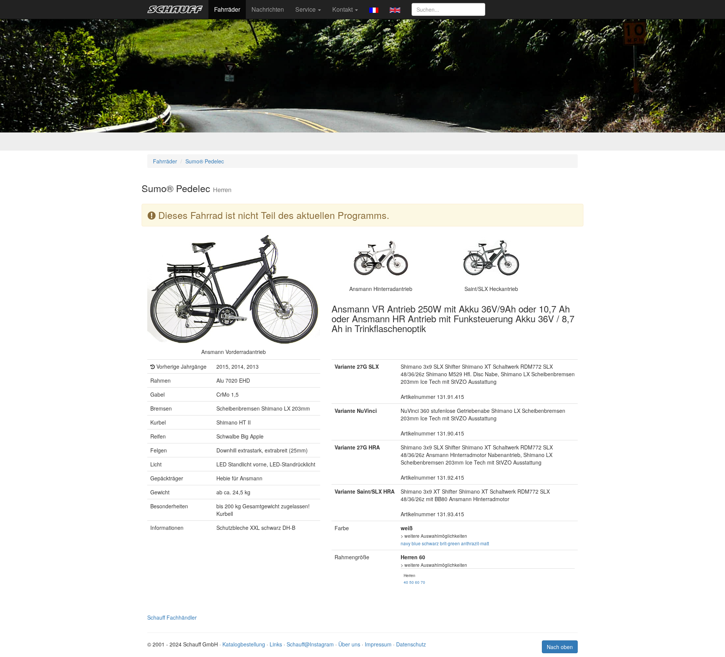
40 (406, 582)
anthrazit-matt (475, 543)
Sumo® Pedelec (204, 161)
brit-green (450, 543)
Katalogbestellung (243, 644)
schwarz (430, 543)
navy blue (411, 543)
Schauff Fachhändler (172, 617)
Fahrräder (227, 9)
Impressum (378, 644)
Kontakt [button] (343, 9)
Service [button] (306, 9)
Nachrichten (267, 9)
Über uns (349, 644)
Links (276, 644)
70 (423, 582)
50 (411, 582)
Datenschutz (411, 644)
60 (417, 582)
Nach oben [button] (560, 647)
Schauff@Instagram (310, 644)
